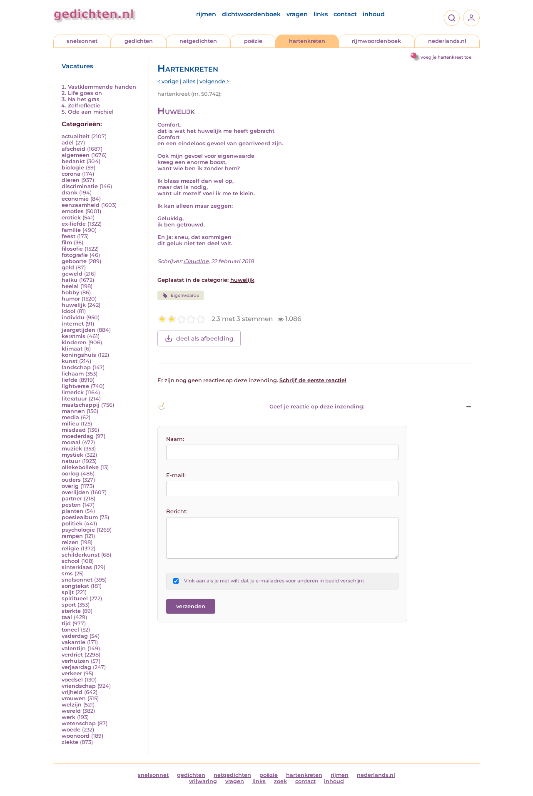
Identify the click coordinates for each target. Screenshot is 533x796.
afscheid (73, 149)
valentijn (74, 648)
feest (68, 236)
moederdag (78, 436)
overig (70, 486)
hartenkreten (307, 41)
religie (70, 548)
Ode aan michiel (91, 112)
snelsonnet (82, 41)
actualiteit (76, 136)
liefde (69, 380)
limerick (73, 392)
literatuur (74, 399)
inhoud (374, 14)
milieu (70, 423)
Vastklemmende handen (102, 87)
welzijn (72, 704)
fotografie (75, 255)
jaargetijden (78, 330)
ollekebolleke (80, 467)
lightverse (75, 386)
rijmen (206, 14)
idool (68, 311)
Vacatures (77, 66)
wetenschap (79, 723)
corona (71, 174)
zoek (280, 781)
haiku (69, 280)
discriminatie (80, 186)
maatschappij (81, 405)
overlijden (75, 492)
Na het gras (84, 99)
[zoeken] (452, 18)
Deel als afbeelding (205, 338)
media (70, 417)
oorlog (70, 473)
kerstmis (73, 336)
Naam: (175, 439)
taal (67, 617)
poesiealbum (80, 517)
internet (73, 324)
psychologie (78, 530)
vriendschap (79, 686)
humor (71, 299)
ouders (71, 480)
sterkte (71, 611)
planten (72, 511)
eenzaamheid (81, 205)
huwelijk (74, 305)
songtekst (75, 586)
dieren (71, 180)
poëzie (253, 41)
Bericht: (176, 511)
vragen (297, 14)
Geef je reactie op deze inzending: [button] (316, 406)
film (67, 242)
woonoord (76, 736)
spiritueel (75, 598)
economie (75, 199)
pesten (71, 505)
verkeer (72, 673)
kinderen (74, 342)
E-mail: (176, 475)
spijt (68, 592)
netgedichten (198, 41)
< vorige (168, 81)
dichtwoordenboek (251, 14)
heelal (70, 286)
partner (72, 498)
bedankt (73, 161)
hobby (70, 292)
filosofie (72, 249)
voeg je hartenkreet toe (446, 57)
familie (71, 230)
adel (68, 142)
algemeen (76, 155)
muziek (72, 448)
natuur (71, 461)
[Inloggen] (471, 18)
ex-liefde (74, 224)
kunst (69, 361)
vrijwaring (203, 781)
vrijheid (72, 692)
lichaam (73, 374)
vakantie (73, 642)
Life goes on (85, 93)
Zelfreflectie (84, 105)
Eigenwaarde (185, 295)
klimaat (72, 349)
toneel (70, 630)
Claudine (196, 261)
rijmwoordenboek (376, 41)
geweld (72, 274)
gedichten (139, 41)
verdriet (72, 655)
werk (68, 717)
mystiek (72, 455)
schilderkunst (81, 555)
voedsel (72, 680)
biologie (73, 167)
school (71, 561)
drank (69, 192)
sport (69, 605)
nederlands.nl (447, 41)
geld (68, 267)
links (321, 14)
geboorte (74, 261)
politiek (72, 523)
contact (345, 14)
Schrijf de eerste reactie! (312, 380)
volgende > (214, 81)
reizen (70, 542)
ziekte (70, 742)
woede (71, 729)
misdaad (74, 430)
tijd (66, 623)
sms (67, 573)
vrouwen (74, 698)
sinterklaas (77, 567)
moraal (71, 442)
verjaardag (76, 667)
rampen (72, 536)
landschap (76, 367)
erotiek (71, 217)
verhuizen (75, 661)
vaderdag (75, 636)
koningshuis (79, 355)
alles (189, 81)
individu (73, 317)
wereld (71, 711)
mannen (73, 411)
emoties (73, 211)
